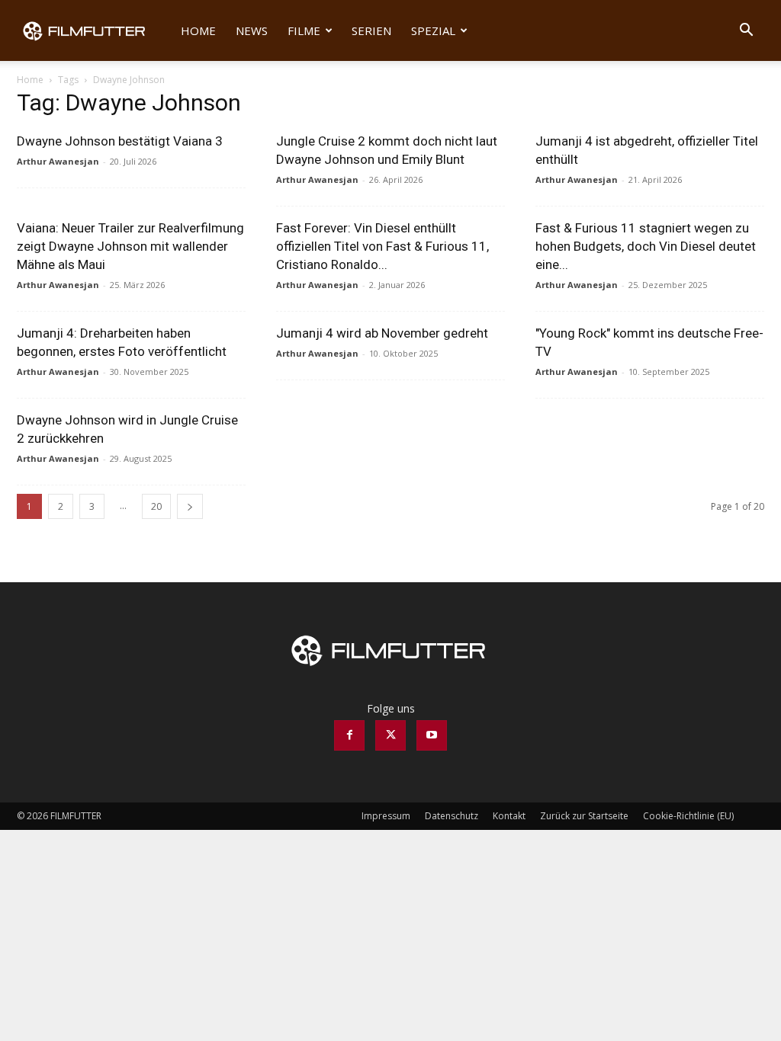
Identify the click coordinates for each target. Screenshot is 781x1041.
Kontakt (509, 815)
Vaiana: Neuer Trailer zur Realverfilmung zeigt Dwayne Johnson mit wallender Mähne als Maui (130, 246)
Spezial (433, 30)
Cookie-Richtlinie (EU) (688, 815)
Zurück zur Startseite (584, 815)
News (252, 30)
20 (156, 506)
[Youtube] (431, 735)
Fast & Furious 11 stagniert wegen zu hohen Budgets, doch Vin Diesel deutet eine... (645, 246)
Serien (371, 30)
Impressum (386, 815)
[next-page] (190, 506)
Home (198, 30)
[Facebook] (349, 735)
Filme (304, 30)
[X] (390, 735)
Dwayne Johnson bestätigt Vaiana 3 (120, 141)
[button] (746, 31)
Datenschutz (451, 815)
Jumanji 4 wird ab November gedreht (382, 333)
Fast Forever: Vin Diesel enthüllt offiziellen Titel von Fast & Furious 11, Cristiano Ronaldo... (382, 246)
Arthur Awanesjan (58, 161)
